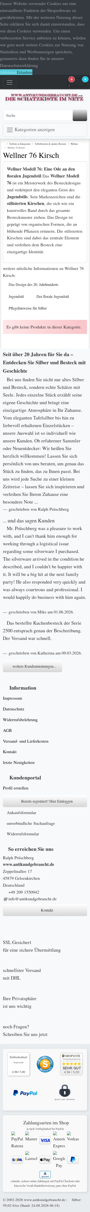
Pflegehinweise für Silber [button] (28, 308)
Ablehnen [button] (8, 72)
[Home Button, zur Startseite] (32, 82)
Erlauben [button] (24, 72)
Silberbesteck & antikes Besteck (50, 143)
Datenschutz (13, 709)
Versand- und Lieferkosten (25, 741)
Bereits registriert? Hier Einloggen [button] (46, 801)
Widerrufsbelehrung (20, 719)
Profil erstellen (15, 788)
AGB (7, 730)
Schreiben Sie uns (20, 1034)
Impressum (12, 698)
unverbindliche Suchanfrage (31, 823)
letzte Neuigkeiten (19, 762)
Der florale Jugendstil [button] (52, 296)
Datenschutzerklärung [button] (19, 65)
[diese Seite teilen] (53, 82)
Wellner (74, 143)
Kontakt (10, 751)
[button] (76, 82)
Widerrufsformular (23, 834)
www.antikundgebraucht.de (44, 1199)
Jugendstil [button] (16, 296)
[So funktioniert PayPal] (25, 1092)
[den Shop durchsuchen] (80, 115)
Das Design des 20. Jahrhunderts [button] (33, 284)
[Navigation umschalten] (9, 82)
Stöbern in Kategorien (19, 143)
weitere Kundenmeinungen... (34, 666)
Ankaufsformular (21, 812)
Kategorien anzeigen (34, 129)
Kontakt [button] (46, 909)
